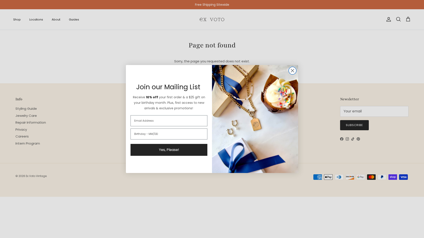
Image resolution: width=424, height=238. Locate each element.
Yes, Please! (169, 149)
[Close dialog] (292, 70)
